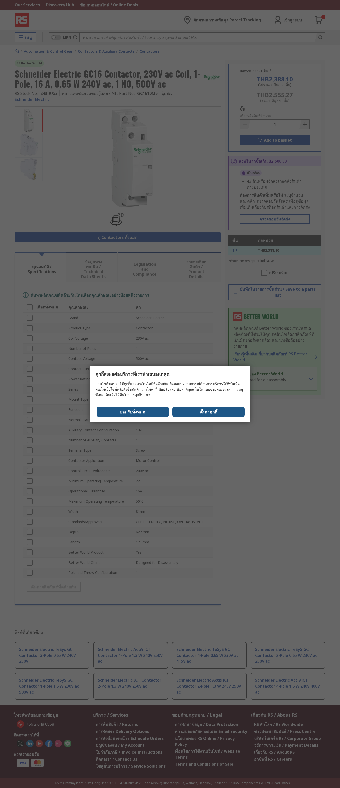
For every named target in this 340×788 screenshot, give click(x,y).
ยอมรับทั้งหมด (132, 412)
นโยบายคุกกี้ (131, 394)
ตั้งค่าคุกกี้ (208, 412)
